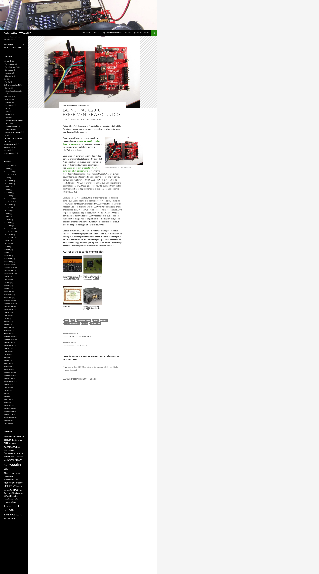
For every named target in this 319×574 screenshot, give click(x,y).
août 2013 (7, 277)
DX (6, 111)
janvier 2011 (8, 370)
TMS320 (84, 323)
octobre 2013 (8, 271)
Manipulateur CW (11, 479)
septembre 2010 (9, 382)
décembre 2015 (9, 199)
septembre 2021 (9, 166)
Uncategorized (8, 147)
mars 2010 (7, 399)
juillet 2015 (7, 211)
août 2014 (7, 241)
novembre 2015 (9, 202)
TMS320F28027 (96, 323)
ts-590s (9, 510)
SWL (6, 135)
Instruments (9, 73)
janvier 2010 (8, 405)
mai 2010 (7, 393)
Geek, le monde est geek (11, 85)
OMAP (96, 320)
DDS (9, 443)
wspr (6, 518)
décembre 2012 (9, 301)
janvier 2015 (8, 226)
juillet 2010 (7, 387)
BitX (7, 117)
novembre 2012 (9, 304)
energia (11, 450)
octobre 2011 (8, 343)
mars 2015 (7, 220)
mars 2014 (7, 256)
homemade (18, 457)
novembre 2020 (9, 175)
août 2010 (7, 384)
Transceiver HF (12, 505)
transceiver (10, 502)
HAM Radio (67, 106)
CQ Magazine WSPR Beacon (112, 33)
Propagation (9, 129)
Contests (8, 102)
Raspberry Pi (9, 493)
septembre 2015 (9, 208)
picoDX (127, 33)
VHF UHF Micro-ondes (12, 138)
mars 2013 (7, 292)
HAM (21, 453)
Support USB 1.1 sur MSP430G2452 (77, 335)
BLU (6, 443)
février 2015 (8, 223)
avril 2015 (7, 217)
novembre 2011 (9, 340)
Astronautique (9, 64)
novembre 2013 (9, 268)
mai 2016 (7, 190)
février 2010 (8, 402)
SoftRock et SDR (11, 126)
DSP (73, 320)
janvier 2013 (8, 298)
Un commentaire (96, 119)
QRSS (19, 489)
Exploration (9, 70)
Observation (9, 76)
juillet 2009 (7, 423)
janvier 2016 (8, 196)
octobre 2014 (8, 235)
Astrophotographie (11, 67)
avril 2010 (7, 396)
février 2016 (8, 193)
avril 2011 (7, 361)
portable (19, 486)
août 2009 (7, 420)
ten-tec (15, 496)
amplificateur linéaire (11, 436)
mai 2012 (7, 322)
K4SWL (10, 460)
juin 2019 (7, 178)
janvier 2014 (8, 262)
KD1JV (18, 459)
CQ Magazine (9, 105)
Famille (7, 82)
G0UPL (16, 453)
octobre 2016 (8, 184)
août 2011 (7, 349)
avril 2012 (7, 325)
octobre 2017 (8, 181)
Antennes (8, 99)
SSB (10, 496)
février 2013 (8, 295)
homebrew (9, 456)
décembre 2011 (9, 337)
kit (19, 464)
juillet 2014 (7, 244)
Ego (5, 79)
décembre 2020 (9, 172)
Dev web (8, 88)
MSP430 (8, 486)
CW (6, 108)
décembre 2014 (9, 229)
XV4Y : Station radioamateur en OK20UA (13, 46)
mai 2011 (7, 358)
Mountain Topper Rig (13, 120)
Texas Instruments (72, 323)
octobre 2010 (8, 379)
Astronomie (7, 61)
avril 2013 (7, 289)
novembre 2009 (9, 411)
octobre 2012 (8, 307)
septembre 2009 (9, 417)
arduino (8, 439)
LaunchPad (8, 477)
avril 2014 (7, 253)
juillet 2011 (7, 352)
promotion (7, 490)
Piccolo (104, 320)
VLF (6, 141)
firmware (8, 453)
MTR (14, 486)
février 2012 (8, 331)
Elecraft (6, 450)
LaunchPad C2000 (84, 320)
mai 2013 (7, 286)
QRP (7, 123)
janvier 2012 (8, 334)
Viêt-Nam (7, 150)
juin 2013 (7, 283)
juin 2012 (7, 319)
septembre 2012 (9, 310)
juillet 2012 (7, 316)
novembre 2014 (9, 232)
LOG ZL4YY (86, 33)
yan (83, 119)
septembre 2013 (9, 274)
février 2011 (8, 367)
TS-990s (9, 514)
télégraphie (18, 515)
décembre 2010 (9, 373)
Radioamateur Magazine (13, 132)
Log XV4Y (96, 33)
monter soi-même (13, 482)
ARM (66, 320)
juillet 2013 (7, 280)
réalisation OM (18, 493)
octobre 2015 (8, 205)
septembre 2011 (9, 346)
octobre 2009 (8, 414)
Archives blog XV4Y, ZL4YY (17, 32)
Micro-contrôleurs (80, 106)
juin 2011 (7, 355)
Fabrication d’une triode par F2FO (76, 344)
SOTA (6, 496)
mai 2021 (7, 169)
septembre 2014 (9, 238)
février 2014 (8, 259)
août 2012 (7, 313)
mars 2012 (7, 328)
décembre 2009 (9, 408)
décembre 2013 (9, 265)
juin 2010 (7, 390)
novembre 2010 (9, 376)
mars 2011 (7, 364)
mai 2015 (7, 214)
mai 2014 (7, 250)
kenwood (11, 464)
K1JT (5, 460)
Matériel (7, 114)
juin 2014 (7, 247)
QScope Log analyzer (141, 33)
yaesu (12, 518)
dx (15, 443)
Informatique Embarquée (13, 91)
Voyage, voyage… (9, 153)
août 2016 (7, 187)
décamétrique (12, 446)
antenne (21, 436)
